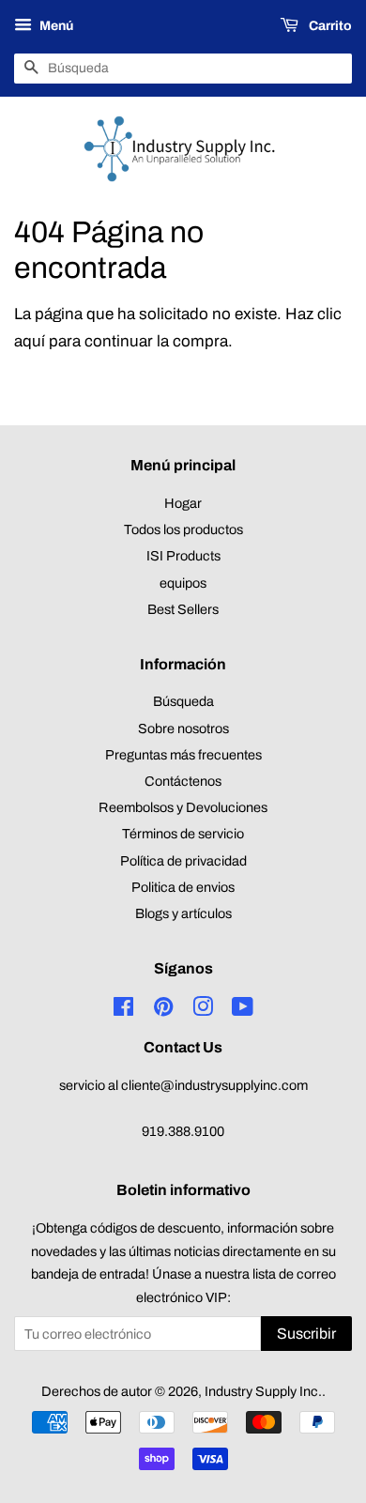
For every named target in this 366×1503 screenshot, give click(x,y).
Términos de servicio (183, 833)
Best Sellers (183, 609)
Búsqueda (183, 701)
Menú (55, 26)
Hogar (183, 503)
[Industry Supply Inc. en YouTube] (242, 1010)
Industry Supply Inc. (263, 1391)
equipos (183, 582)
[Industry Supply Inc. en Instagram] (202, 1010)
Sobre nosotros (183, 728)
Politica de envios (183, 887)
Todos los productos (183, 529)
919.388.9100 (183, 1131)
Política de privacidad (183, 860)
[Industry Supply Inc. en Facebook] (123, 1010)
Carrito (329, 26)
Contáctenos (183, 781)
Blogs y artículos (183, 913)
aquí (29, 341)
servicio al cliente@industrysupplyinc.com (183, 1085)
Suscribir (306, 1334)
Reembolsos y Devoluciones (183, 807)
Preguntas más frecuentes (183, 754)
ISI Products (183, 555)
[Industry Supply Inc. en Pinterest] (163, 1010)
